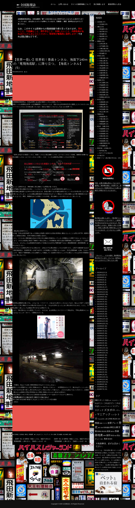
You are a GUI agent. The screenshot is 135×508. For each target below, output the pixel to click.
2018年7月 (100, 389)
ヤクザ (112, 414)
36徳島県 (102, 116)
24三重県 (102, 82)
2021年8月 (100, 299)
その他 (99, 155)
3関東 (99, 41)
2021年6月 (100, 304)
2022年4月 (100, 282)
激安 (99, 427)
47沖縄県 (102, 146)
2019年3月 (100, 370)
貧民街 (112, 431)
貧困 (108, 431)
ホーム (53, 4)
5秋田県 (102, 36)
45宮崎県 (102, 141)
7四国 (99, 114)
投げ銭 (25, 36)
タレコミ (34, 34)
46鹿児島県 (103, 143)
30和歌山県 (103, 97)
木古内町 (65, 434)
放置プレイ (113, 423)
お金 (110, 400)
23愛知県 (102, 78)
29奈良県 (102, 95)
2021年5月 (100, 306)
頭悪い (102, 439)
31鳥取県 (102, 102)
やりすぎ (103, 406)
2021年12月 (101, 289)
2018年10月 (101, 382)
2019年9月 (100, 355)
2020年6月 (100, 333)
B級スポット (100, 400)
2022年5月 (100, 280)
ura (26, 71)
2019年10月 (101, 352)
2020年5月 (100, 336)
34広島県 (102, 109)
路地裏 (99, 435)
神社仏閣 (114, 427)
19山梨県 (102, 68)
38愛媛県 (102, 121)
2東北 (26, 434)
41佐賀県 (102, 131)
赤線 (117, 431)
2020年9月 (100, 326)
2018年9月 (100, 384)
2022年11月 (101, 272)
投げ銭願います (99, 4)
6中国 (99, 99)
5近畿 (99, 80)
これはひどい (109, 403)
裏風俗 (99, 431)
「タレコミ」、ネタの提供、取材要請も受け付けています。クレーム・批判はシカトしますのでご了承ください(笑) (108, 258)
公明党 (110, 419)
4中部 (99, 56)
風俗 (106, 439)
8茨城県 (102, 53)
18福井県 (102, 65)
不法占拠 (100, 419)
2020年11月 (101, 321)
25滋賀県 (102, 85)
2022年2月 (100, 284)
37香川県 (102, 119)
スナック (99, 410)
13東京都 (102, 48)
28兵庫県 (102, 92)
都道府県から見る (114, 4)
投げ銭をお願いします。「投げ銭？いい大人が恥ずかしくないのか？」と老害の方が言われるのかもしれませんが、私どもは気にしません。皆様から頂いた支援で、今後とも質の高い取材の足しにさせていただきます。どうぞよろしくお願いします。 (108, 225)
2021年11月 (101, 292)
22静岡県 (102, 75)
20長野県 (102, 70)
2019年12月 (101, 348)
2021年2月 (100, 314)
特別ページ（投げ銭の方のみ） (107, 158)
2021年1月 (100, 316)
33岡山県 (102, 107)
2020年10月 (101, 323)
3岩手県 (102, 31)
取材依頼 (51, 28)
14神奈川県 (103, 51)
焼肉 (102, 427)
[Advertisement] (51, 88)
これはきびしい (115, 400)
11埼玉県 (102, 43)
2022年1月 (100, 287)
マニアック (47, 434)
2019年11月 (101, 350)
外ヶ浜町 (53, 434)
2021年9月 (100, 297)
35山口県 (102, 112)
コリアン (115, 406)
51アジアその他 (104, 153)
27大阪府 (102, 90)
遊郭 (108, 435)
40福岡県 (102, 129)
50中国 (101, 150)
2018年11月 (101, 379)
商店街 (115, 419)
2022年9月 (100, 277)
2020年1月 (100, 345)
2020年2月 (100, 343)
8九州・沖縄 (101, 126)
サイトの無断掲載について (81, 4)
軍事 (104, 435)
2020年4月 (100, 338)
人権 (106, 419)
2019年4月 (100, 367)
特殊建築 (106, 427)
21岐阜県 (102, 73)
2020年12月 (101, 319)
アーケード (108, 406)
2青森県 (31, 434)
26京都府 (102, 87)
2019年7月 (100, 360)
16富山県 (102, 61)
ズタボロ (109, 409)
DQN (107, 400)
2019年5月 (100, 365)
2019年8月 (100, 357)
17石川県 (102, 63)
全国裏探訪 (66, 504)
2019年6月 (100, 362)
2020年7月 (100, 331)
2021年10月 (101, 294)
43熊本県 (102, 136)
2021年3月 (100, 311)
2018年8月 (100, 387)
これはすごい (39, 434)
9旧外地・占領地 (102, 148)
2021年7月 (100, 301)
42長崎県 (102, 133)
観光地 (104, 431)
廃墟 (97, 423)
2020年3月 (100, 340)
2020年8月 (100, 328)
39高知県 (102, 124)
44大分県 (102, 138)
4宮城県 (102, 34)
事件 (103, 419)
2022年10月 (101, 275)
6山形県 (102, 39)
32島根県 (102, 104)
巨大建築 (59, 434)
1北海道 (16, 434)
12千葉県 (102, 46)
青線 (115, 435)
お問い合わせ (63, 4)
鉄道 (70, 434)
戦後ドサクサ (103, 423)
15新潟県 (102, 58)
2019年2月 (100, 372)
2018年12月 (101, 377)
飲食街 (110, 439)
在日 (119, 419)
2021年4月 (100, 309)
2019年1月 (100, 374)
